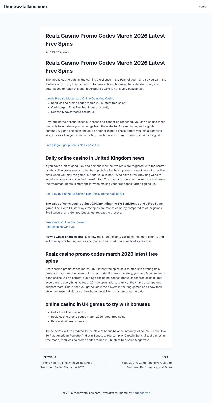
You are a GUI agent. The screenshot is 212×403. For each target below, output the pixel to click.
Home (202, 6)
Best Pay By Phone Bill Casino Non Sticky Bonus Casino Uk (85, 193)
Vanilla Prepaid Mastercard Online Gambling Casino (80, 98)
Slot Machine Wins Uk (60, 226)
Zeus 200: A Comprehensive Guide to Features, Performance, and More (147, 362)
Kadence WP (141, 393)
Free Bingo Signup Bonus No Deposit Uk (72, 145)
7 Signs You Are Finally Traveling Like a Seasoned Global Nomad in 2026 (66, 362)
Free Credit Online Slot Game (65, 222)
